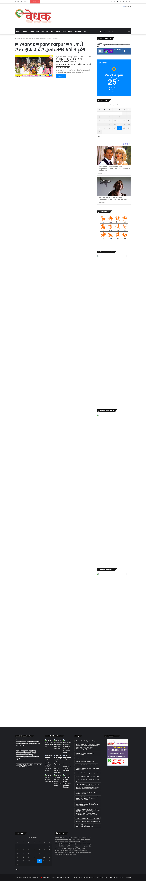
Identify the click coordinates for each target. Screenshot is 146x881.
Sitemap (128, 877)
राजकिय (32, 31)
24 (99, 128)
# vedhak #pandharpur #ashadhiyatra (86, 765)
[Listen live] (100, 51)
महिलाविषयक (78, 31)
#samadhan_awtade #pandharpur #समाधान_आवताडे (85, 753)
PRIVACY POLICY (119, 877)
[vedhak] (33, 16)
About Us (92, 877)
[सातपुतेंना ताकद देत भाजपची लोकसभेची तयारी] (49, 778)
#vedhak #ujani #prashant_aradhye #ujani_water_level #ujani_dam (85, 825)
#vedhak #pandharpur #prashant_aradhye (87, 776)
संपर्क (85, 31)
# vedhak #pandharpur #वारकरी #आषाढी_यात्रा (87, 818)
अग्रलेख (25, 31)
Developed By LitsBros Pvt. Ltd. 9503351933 (56, 877)
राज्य (43, 31)
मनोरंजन (70, 31)
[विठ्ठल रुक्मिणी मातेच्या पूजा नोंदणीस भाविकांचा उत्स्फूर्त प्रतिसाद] (58, 780)
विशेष (37, 31)
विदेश (52, 31)
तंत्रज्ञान (58, 31)
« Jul (98, 136)
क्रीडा (64, 31)
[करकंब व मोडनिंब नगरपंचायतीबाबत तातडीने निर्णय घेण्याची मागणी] (58, 744)
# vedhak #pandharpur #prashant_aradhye (87, 773)
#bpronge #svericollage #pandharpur (86, 741)
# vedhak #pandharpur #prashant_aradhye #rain (87, 780)
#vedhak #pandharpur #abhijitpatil (85, 761)
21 (119, 124)
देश (47, 31)
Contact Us (100, 877)
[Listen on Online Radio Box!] (129, 51)
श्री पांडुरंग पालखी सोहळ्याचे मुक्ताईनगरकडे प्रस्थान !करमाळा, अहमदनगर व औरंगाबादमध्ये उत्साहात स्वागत (73, 63)
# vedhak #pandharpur (82, 758)
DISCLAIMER (109, 877)
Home (18, 31)
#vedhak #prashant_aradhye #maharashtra (88, 821)
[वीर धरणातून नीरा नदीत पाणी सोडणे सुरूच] (49, 743)
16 (129, 120)
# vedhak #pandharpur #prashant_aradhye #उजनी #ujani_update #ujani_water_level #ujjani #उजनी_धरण (87, 804)
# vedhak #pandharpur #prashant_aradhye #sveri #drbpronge (87, 792)
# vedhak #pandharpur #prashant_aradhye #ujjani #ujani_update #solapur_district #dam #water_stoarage (87, 798)
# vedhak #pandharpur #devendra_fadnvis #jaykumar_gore (87, 768)
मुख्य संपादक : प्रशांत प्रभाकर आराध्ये (65, 56)
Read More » (60, 76)
